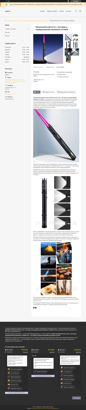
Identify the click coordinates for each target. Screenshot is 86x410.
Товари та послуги (52, 11)
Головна (42, 11)
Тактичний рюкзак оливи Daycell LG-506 (43, 366)
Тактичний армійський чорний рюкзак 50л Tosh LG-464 (41, 360)
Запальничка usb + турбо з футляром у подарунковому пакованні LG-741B (70, 360)
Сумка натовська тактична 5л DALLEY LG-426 (15, 364)
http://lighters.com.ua (10, 94)
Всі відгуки (76, 398)
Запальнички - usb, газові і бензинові (19, 20)
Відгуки (7, 35)
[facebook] (34, 308)
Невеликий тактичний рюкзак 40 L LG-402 (43, 363)
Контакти (68, 11)
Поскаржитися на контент (38, 408)
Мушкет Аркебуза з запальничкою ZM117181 (69, 357)
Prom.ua (51, 406)
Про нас (62, 11)
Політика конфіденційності (52, 408)
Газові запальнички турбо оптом (40, 20)
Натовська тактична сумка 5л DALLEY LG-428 (15, 360)
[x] (35, 308)
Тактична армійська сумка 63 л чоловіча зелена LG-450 (15, 357)
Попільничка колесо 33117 (67, 363)
